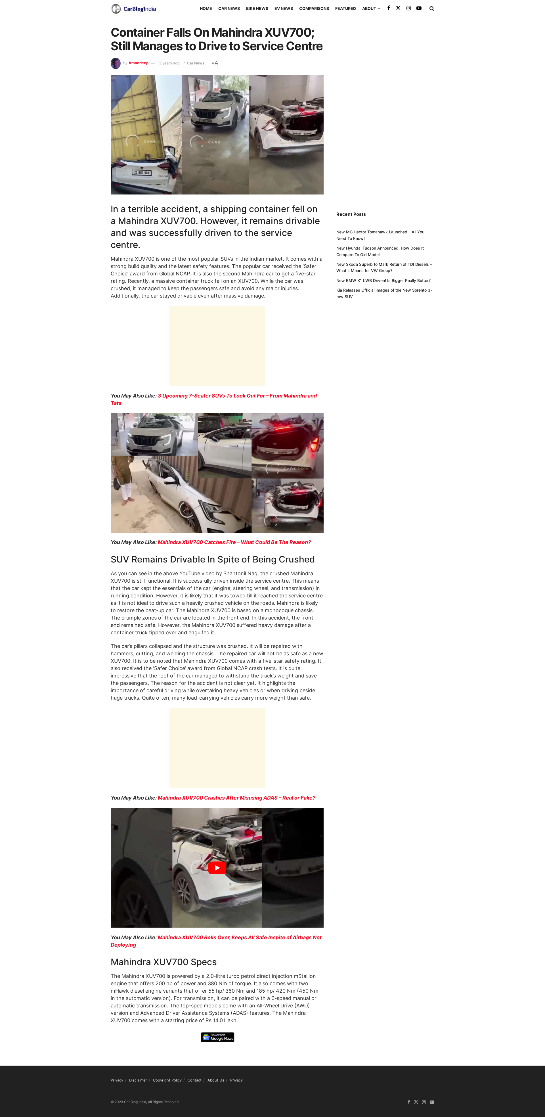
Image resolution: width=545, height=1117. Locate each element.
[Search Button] (431, 8)
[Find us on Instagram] (408, 8)
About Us (215, 1080)
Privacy (117, 1080)
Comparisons (314, 8)
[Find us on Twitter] (398, 8)
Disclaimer (138, 1080)
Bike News (257, 8)
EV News (283, 8)
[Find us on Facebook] (388, 8)
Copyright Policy (167, 1080)
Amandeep (138, 63)
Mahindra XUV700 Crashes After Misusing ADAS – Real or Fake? (236, 798)
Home (206, 8)
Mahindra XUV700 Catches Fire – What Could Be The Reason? (234, 542)
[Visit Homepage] (133, 8)
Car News (229, 8)
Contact (195, 1080)
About (369, 8)
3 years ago (169, 63)
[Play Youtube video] (217, 868)
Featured (345, 8)
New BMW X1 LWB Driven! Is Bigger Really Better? (383, 280)
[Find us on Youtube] (419, 8)
